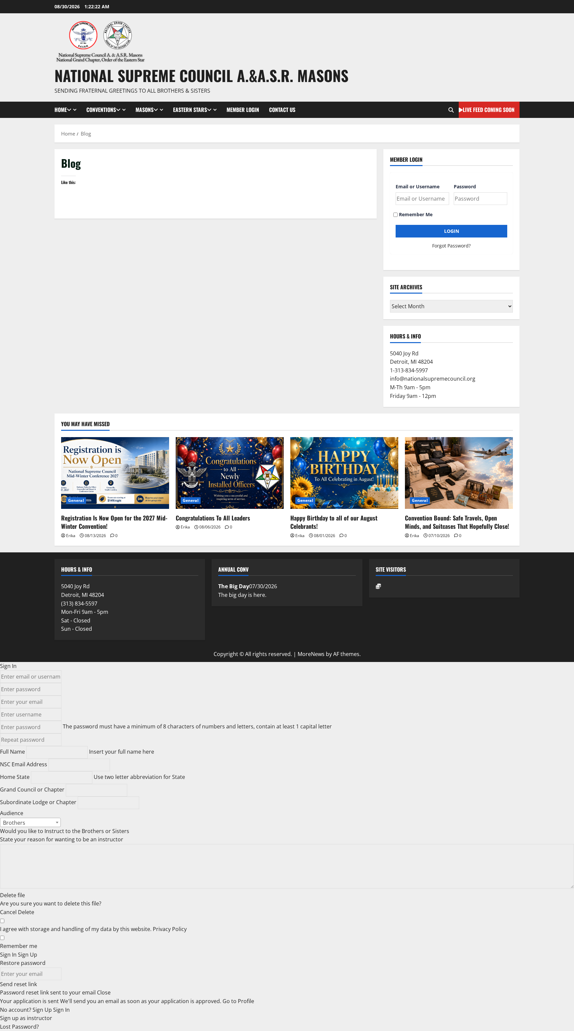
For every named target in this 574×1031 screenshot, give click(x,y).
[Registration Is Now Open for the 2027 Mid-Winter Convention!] (115, 473)
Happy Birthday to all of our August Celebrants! (333, 522)
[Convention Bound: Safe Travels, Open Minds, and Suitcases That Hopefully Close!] (459, 473)
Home (60, 110)
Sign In (61, 1009)
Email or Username (417, 186)
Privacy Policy (170, 929)
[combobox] (30, 822)
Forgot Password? (451, 245)
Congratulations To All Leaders (213, 518)
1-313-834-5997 (409, 370)
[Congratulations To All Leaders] (230, 473)
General (76, 500)
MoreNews (311, 654)
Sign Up (43, 1009)
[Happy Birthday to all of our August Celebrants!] (344, 473)
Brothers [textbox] (14, 822)
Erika (70, 535)
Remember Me (415, 214)
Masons (144, 110)
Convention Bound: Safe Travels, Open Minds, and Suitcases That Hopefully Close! (457, 522)
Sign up (10, 1018)
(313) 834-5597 (79, 603)
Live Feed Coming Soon (489, 110)
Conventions (101, 110)
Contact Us (282, 110)
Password (465, 186)
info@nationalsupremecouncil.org (432, 378)
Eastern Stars (190, 110)
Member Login (243, 110)
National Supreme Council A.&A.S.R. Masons (201, 75)
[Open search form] (451, 110)
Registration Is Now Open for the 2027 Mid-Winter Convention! (114, 522)
